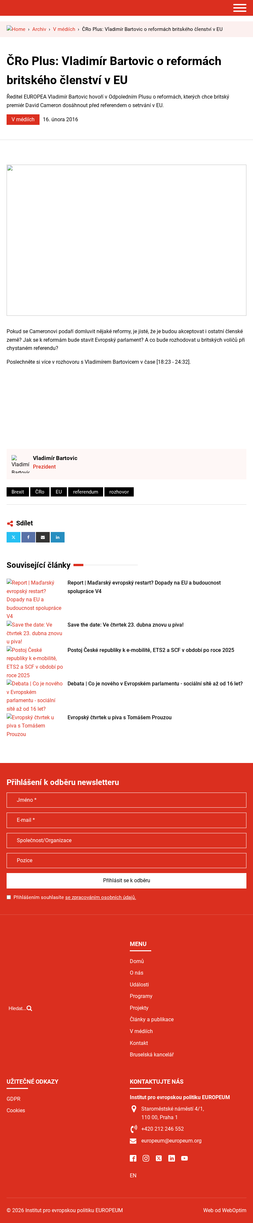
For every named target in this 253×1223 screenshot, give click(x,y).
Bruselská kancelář (152, 1054)
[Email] (43, 537)
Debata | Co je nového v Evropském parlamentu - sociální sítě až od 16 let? (155, 684)
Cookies (16, 1110)
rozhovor (119, 492)
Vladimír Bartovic (55, 458)
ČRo (39, 492)
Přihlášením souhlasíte (75, 897)
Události (139, 984)
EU (59, 492)
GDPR (13, 1099)
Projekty (139, 1008)
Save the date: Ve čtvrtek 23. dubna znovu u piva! (125, 625)
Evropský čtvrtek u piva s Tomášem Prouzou (120, 717)
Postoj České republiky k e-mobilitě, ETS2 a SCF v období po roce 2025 (151, 650)
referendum (85, 492)
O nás (136, 973)
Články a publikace (152, 1019)
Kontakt (139, 1043)
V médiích (23, 119)
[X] (13, 537)
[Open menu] (239, 8)
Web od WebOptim (224, 1210)
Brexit (18, 492)
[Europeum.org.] (16, 29)
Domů (137, 961)
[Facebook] (28, 537)
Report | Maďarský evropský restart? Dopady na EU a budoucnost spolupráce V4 (144, 587)
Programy (141, 996)
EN (133, 1175)
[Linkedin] (58, 537)
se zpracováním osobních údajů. (100, 897)
